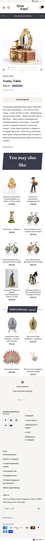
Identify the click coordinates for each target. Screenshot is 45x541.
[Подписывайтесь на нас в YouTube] (11, 425)
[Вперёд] (41, 70)
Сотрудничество (10, 471)
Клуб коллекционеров (9, 453)
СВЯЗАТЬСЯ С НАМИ (31, 426)
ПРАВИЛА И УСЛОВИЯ (30, 438)
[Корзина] (41, 8)
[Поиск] (8, 8)
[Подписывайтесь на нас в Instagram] (16, 420)
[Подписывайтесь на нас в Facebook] (5, 420)
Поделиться (8, 147)
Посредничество (10, 475)
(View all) (32, 310)
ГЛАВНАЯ (29, 416)
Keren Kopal (8, 76)
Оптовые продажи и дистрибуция (11, 481)
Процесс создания (10, 459)
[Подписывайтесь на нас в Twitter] (11, 420)
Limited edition (31, 420)
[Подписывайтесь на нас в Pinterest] (5, 425)
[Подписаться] (38, 508)
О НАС (28, 432)
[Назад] (4, 70)
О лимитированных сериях (11, 465)
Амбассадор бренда (11, 488)
